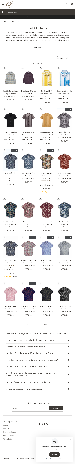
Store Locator (7, 429)
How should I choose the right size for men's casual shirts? (30, 340)
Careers (5, 425)
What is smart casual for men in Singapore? (24, 389)
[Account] (66, 4)
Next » (46, 325)
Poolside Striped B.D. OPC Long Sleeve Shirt (64, 93)
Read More (37, 47)
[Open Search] (3, 12)
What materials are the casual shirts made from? (26, 347)
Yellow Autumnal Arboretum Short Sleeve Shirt (46, 175)
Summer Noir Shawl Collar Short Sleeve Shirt (10, 134)
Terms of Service (8, 436)
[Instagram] (43, 424)
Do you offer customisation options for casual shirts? (28, 382)
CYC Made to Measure (18, 458)
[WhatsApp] (47, 424)
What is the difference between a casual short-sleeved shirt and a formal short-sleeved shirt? (33, 374)
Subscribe (56, 408)
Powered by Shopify (29, 458)
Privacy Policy (7, 439)
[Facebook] (40, 424)
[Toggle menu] (3, 5)
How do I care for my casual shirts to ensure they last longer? (32, 360)
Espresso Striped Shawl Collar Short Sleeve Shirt (28, 134)
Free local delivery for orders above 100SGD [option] (37, 17)
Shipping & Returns (9, 432)
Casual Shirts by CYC (13, 21)
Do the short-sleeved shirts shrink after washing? (26, 366)
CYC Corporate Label (10, 422)
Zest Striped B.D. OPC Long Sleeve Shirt (46, 93)
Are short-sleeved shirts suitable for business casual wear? (30, 353)
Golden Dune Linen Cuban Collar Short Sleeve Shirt (46, 134)
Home (4, 21)
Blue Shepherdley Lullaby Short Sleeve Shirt (10, 175)
